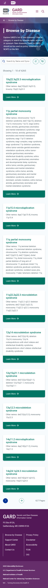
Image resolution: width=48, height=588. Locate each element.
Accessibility (31, 545)
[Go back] (4, 20)
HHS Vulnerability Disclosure (13, 566)
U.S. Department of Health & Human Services (19, 570)
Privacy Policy (32, 535)
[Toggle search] (43, 11)
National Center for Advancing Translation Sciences (21, 579)
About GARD (10, 545)
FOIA (28, 550)
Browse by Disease (13, 535)
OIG (27, 555)
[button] (38, 11)
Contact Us (9, 550)
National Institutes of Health (13, 574)
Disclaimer (30, 540)
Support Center (11, 540)
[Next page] (21, 500)
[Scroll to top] (42, 582)
